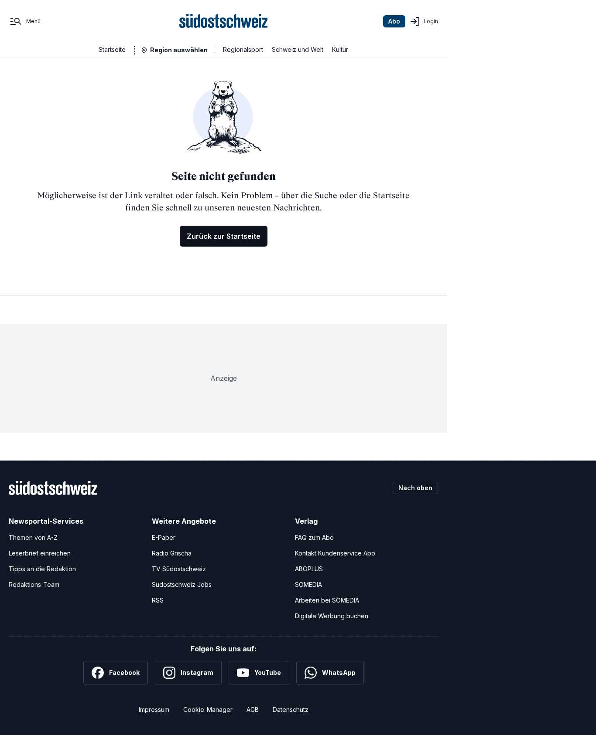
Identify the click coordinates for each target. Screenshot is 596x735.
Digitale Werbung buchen (331, 616)
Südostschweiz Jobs (182, 584)
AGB (253, 709)
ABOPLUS (309, 568)
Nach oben (415, 487)
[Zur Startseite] (223, 21)
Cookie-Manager (208, 709)
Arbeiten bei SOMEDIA (327, 600)
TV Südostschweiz (179, 568)
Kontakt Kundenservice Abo (335, 553)
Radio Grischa (172, 553)
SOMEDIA (308, 584)
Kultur (340, 49)
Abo (394, 21)
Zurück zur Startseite (223, 236)
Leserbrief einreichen (40, 553)
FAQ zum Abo (314, 537)
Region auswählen (179, 50)
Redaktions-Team (34, 584)
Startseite (112, 49)
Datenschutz (290, 709)
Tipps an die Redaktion (42, 568)
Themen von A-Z (33, 537)
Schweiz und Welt (297, 49)
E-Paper (163, 537)
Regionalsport (243, 49)
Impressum (154, 709)
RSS (158, 600)
